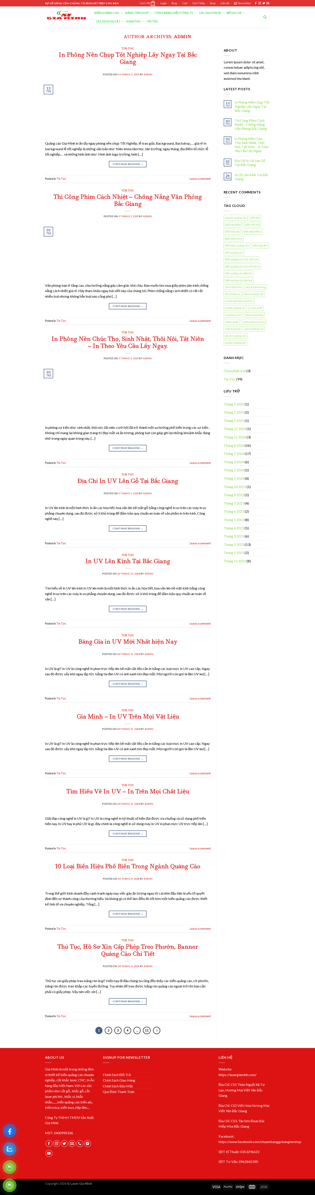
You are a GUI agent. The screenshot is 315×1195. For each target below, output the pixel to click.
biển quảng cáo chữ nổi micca (242, 266)
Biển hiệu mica (233, 238)
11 (147, 1030)
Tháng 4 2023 (234, 528)
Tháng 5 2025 (234, 404)
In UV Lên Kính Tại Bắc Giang (127, 561)
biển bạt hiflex (233, 224)
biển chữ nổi (252, 224)
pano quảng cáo (254, 329)
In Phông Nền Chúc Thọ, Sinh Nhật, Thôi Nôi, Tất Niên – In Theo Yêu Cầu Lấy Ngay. (127, 342)
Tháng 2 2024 (234, 470)
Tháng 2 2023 (234, 544)
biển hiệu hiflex (252, 231)
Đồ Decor (234, 13)
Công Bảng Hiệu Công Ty (173, 13)
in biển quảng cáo (235, 308)
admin (183, 36)
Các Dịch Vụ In (210, 13)
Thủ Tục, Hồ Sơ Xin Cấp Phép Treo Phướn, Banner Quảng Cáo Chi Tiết (127, 950)
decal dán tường (256, 287)
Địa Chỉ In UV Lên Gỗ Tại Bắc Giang (128, 481)
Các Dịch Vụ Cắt (108, 21)
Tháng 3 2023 (234, 536)
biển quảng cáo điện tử (238, 273)
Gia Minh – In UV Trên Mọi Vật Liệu (128, 716)
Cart (185, 3)
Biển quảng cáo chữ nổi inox (241, 259)
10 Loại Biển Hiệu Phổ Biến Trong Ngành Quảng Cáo (127, 866)
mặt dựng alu (233, 329)
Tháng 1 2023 (234, 553)
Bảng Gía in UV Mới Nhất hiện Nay (127, 641)
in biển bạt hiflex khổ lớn (239, 301)
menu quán (231, 322)
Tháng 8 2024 (234, 445)
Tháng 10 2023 (235, 487)
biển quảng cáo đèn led (238, 280)
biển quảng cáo (234, 252)
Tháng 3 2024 (234, 462)
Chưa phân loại (235, 371)
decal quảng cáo (253, 294)
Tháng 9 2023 (234, 495)
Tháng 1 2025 (234, 421)
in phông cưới (233, 315)
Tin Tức (152, 21)
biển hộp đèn (260, 245)
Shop (174, 3)
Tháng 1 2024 (234, 478)
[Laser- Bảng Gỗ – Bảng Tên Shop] (66, 17)
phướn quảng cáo (235, 335)
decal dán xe (232, 294)
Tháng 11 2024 (235, 437)
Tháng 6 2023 (234, 511)
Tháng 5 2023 (234, 520)
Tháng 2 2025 (234, 412)
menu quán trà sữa (253, 322)
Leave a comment (200, 178)
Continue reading (127, 164)
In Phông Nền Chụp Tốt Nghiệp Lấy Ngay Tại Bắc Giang (128, 58)
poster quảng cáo (235, 342)
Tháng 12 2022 (235, 561)
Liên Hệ (224, 3)
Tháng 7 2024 (234, 453)
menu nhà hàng (254, 315)
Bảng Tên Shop (136, 13)
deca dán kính (233, 287)
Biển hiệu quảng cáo (237, 245)
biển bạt (255, 217)
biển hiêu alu (232, 231)
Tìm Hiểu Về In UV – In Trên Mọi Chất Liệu (127, 791)
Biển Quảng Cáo (107, 13)
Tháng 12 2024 (235, 429)
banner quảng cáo (235, 217)
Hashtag (133, 21)
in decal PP (255, 308)
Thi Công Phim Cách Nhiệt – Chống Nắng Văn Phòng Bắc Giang (128, 200)
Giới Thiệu (198, 3)
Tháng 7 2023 (234, 503)
